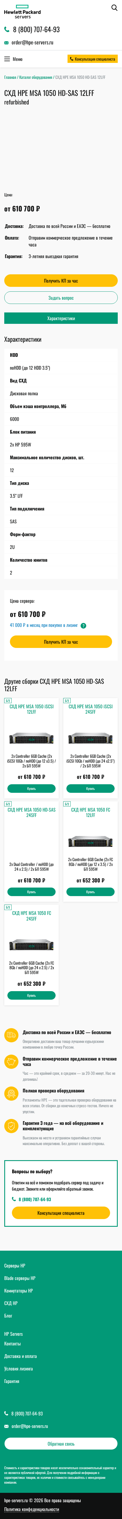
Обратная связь (61, 1443)
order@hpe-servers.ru (30, 1426)
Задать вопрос (61, 297)
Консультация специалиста (95, 59)
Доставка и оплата (20, 1356)
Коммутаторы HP (18, 1290)
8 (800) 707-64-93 (35, 1199)
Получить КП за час (61, 280)
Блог (8, 1315)
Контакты (12, 1343)
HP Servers (13, 1333)
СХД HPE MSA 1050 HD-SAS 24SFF (32, 812)
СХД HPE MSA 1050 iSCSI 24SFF (91, 709)
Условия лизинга (18, 1368)
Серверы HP (14, 1265)
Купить (31, 788)
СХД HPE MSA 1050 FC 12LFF (90, 812)
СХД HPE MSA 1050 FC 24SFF (31, 915)
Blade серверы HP (19, 1278)
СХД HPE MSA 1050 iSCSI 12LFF (32, 709)
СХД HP (11, 1303)
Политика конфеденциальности (31, 1509)
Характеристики (61, 318)
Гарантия (11, 1381)
